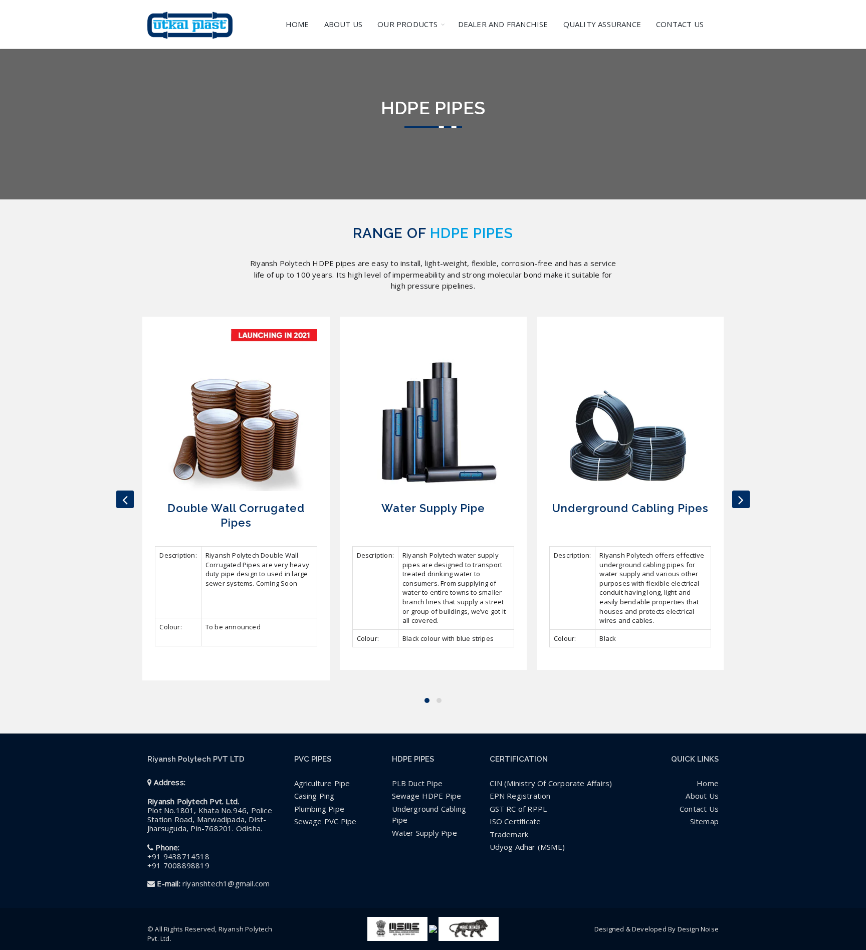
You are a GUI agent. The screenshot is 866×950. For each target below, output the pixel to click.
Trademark (509, 834)
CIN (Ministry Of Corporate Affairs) (551, 783)
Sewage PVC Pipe (325, 821)
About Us (702, 796)
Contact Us (699, 809)
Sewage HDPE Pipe (427, 796)
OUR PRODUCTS (407, 24)
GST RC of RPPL (518, 809)
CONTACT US (680, 24)
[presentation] (125, 499)
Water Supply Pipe (424, 833)
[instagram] (708, 852)
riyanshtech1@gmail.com (226, 883)
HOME (297, 24)
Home (708, 783)
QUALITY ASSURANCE (602, 24)
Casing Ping (314, 796)
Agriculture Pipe (322, 783)
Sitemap (704, 821)
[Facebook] (689, 852)
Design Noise (698, 928)
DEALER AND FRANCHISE (503, 24)
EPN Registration (520, 796)
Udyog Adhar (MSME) (527, 847)
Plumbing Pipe (319, 809)
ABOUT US (343, 24)
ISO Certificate (515, 821)
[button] (427, 700)
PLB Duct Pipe (417, 783)
